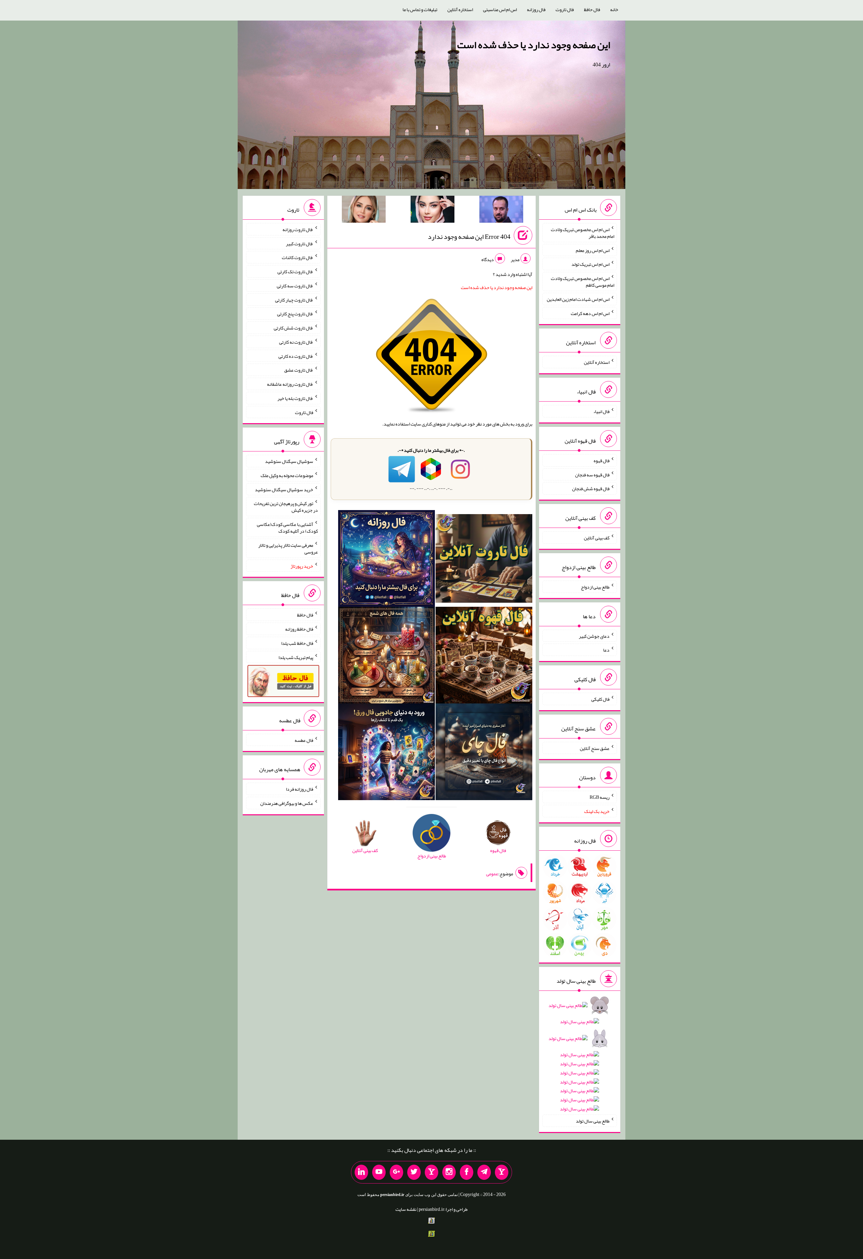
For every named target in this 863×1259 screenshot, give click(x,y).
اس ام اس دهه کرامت (590, 313)
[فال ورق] (386, 753)
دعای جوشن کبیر (594, 635)
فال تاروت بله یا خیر (295, 398)
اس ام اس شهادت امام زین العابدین (578, 299)
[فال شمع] (386, 656)
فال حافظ (592, 9)
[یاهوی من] (501, 1172)
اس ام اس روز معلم (592, 250)
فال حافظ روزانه (299, 629)
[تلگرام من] (484, 1172)
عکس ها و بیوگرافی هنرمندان (286, 803)
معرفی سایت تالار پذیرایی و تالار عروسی (288, 548)
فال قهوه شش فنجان (590, 488)
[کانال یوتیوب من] (379, 1172)
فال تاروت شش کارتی (293, 328)
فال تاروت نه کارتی (296, 342)
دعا (606, 650)
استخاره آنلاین (460, 9)
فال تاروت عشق (298, 370)
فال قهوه (601, 460)
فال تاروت (565, 9)
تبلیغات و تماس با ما (420, 9)
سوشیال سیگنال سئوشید (289, 461)
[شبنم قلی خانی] (364, 210)
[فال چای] (484, 753)
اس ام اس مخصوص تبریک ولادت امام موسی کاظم (582, 282)
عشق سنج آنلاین (594, 748)
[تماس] (431, 1172)
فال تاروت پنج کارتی (295, 313)
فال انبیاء (601, 411)
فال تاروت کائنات (297, 257)
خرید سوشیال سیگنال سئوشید (284, 489)
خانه (614, 9)
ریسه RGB (599, 797)
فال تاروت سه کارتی (295, 285)
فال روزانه (536, 9)
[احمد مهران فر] (501, 210)
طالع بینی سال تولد (592, 1121)
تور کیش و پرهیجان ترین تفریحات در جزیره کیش (286, 507)
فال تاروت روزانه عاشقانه (290, 384)
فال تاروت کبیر (299, 243)
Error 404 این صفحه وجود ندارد (469, 236)
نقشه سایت (405, 1209)
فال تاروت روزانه (297, 229)
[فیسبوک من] (466, 1172)
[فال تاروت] (484, 560)
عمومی (492, 873)
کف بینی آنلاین (596, 537)
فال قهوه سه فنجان (592, 474)
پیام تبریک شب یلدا (295, 657)
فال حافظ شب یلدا (297, 643)
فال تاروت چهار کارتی (294, 299)
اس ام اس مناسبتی (500, 9)
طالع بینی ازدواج (595, 587)
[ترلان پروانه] (432, 210)
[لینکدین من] (361, 1172)
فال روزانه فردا (299, 789)
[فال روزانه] (386, 560)
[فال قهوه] (484, 656)
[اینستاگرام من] (449, 1172)
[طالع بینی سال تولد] (579, 1059)
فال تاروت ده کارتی (295, 355)
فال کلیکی (600, 699)
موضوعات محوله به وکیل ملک (287, 475)
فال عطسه (304, 740)
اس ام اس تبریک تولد (590, 264)
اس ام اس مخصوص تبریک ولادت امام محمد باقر (582, 233)
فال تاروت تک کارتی (295, 271)
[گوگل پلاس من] (396, 1172)
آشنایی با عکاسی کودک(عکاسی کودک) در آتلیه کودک (287, 528)
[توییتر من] (414, 1172)
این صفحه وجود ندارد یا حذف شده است (533, 45)
